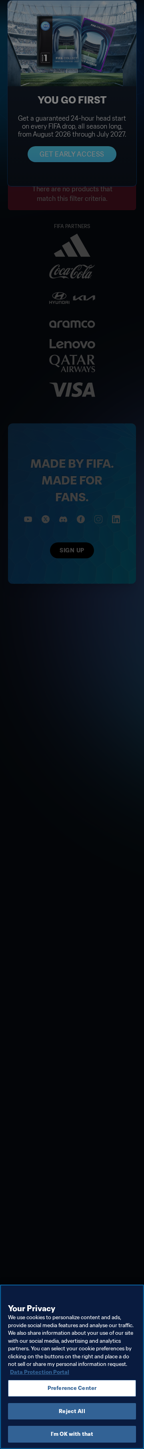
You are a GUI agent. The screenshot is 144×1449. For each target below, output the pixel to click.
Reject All (72, 1411)
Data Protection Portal (39, 1372)
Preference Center (72, 1388)
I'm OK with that (72, 1434)
